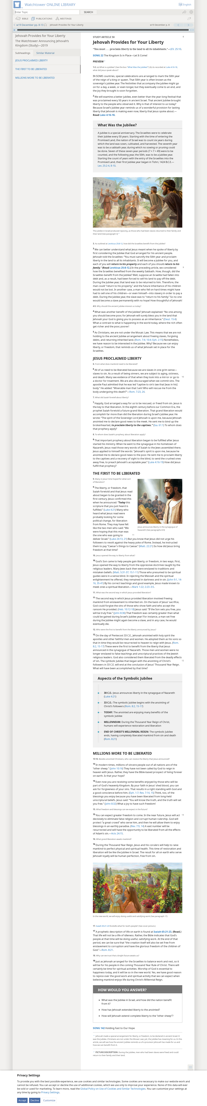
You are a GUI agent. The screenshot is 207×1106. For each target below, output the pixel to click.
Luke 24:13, (116, 539)
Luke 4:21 (109, 509)
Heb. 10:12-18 (126, 609)
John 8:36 (119, 613)
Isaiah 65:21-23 (102, 926)
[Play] (14, 30)
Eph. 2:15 (157, 339)
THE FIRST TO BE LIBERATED (31, 69)
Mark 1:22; (138, 587)
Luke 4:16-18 (171, 67)
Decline (34, 1100)
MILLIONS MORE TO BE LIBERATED (35, 77)
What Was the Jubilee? (138, 67)
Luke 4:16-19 (156, 462)
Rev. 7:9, (135, 826)
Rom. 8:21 (110, 739)
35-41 (99, 583)
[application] (103, 30)
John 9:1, (173, 579)
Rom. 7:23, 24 (137, 391)
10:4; (149, 339)
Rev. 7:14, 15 (146, 792)
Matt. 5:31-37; (121, 572)
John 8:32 (110, 803)
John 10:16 (116, 768)
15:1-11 (133, 572)
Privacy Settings (50, 1092)
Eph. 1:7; (134, 792)
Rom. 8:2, (130, 706)
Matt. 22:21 (146, 546)
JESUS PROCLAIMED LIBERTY (31, 60)
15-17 (100, 646)
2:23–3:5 (149, 587)
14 (142, 826)
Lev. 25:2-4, (104, 165)
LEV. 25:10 (175, 49)
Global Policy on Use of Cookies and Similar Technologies (113, 1088)
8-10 (112, 165)
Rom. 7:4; (140, 339)
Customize (49, 1100)
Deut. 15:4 (170, 319)
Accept (22, 1100)
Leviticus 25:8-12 (115, 243)
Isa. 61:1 (158, 425)
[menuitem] (191, 12)
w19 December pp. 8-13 (29, 25)
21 (125, 539)
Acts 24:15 (117, 833)
